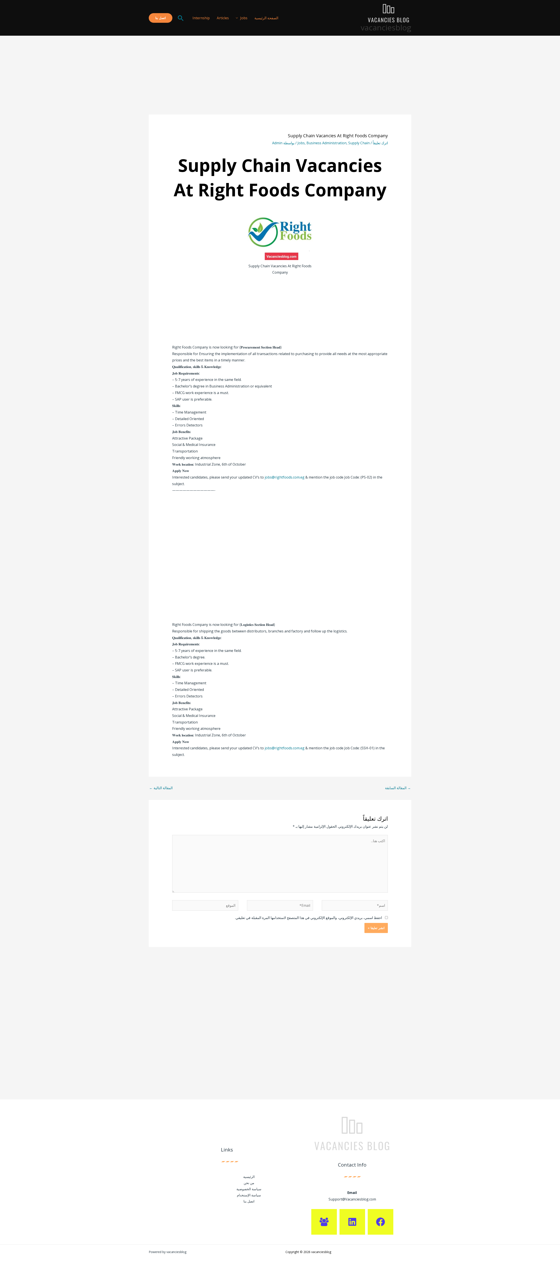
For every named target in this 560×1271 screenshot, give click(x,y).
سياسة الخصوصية (248, 1189)
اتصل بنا (248, 1201)
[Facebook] (380, 1222)
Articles (223, 18)
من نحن (249, 1183)
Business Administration (326, 143)
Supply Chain (359, 143)
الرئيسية (249, 1176)
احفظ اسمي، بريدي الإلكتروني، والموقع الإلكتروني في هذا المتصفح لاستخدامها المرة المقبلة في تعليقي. (308, 917)
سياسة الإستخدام (249, 1195)
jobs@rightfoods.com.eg (284, 477)
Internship (201, 18)
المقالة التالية (161, 787)
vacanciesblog (386, 27)
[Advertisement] (280, 82)
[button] (181, 18)
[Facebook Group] (324, 1222)
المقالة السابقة (398, 787)
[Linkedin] (352, 1222)
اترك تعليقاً (380, 143)
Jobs (243, 18)
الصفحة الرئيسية (266, 18)
